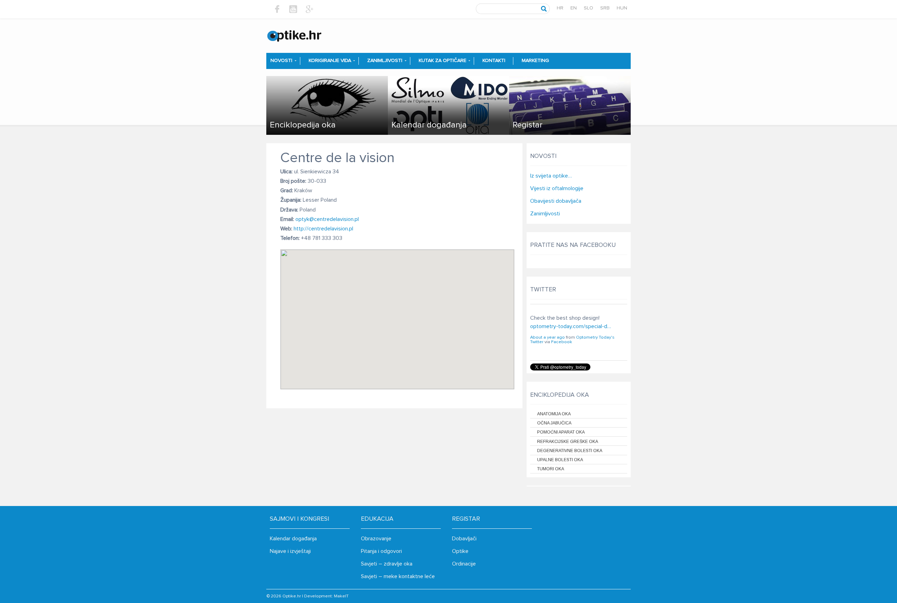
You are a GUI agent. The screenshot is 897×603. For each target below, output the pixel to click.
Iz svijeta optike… (551, 176)
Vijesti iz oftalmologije (556, 188)
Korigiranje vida (330, 60)
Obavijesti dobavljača (555, 201)
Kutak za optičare (442, 60)
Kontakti (493, 60)
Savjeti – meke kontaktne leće (398, 576)
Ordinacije (464, 564)
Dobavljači (464, 538)
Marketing (535, 60)
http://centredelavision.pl (323, 228)
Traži (544, 9)
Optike (460, 551)
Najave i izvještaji (290, 551)
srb (605, 8)
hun (622, 8)
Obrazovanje (376, 538)
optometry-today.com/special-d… (570, 326)
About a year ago (547, 337)
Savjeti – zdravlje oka (386, 564)
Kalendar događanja (293, 538)
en (573, 8)
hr (560, 8)
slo (588, 8)
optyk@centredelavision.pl (327, 219)
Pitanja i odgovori (381, 551)
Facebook (561, 342)
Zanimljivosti (384, 60)
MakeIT (341, 596)
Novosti (281, 60)
